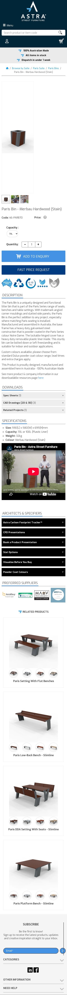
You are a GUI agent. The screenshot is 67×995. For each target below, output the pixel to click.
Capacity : (12, 227)
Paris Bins (53, 68)
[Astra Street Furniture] (33, 11)
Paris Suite (39, 68)
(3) (19, 402)
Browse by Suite (20, 68)
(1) (12, 395)
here (41, 378)
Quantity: (12, 244)
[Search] (60, 33)
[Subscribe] (63, 951)
